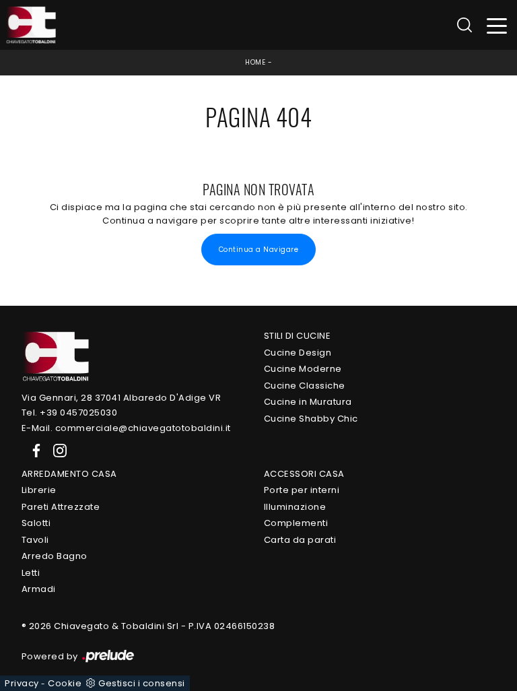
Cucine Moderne (303, 368)
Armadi (39, 589)
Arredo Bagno (55, 556)
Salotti (36, 523)
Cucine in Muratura (308, 401)
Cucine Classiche (304, 385)
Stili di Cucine (297, 335)
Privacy (22, 683)
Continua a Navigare (259, 249)
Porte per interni (302, 490)
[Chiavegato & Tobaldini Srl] (55, 355)
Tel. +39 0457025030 (70, 412)
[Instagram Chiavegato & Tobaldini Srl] (56, 449)
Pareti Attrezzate (61, 506)
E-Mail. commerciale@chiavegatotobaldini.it (126, 428)
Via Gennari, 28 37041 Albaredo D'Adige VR (121, 397)
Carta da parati (300, 539)
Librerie (39, 490)
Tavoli (35, 539)
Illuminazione (295, 506)
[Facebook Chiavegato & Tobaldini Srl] (34, 449)
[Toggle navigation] (497, 25)
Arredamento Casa (69, 473)
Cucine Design (298, 352)
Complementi (296, 523)
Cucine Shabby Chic (311, 418)
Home (255, 62)
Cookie (64, 683)
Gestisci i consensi (141, 683)
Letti (31, 572)
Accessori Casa (304, 473)
